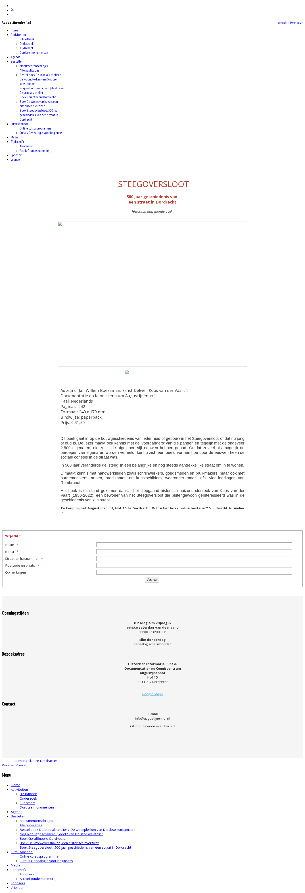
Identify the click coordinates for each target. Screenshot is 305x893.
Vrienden (16, 159)
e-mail (10, 551)
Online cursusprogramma (35, 128)
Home (14, 30)
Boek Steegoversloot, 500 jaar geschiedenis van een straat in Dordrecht (39, 114)
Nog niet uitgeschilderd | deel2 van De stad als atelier (42, 90)
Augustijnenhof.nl (16, 22)
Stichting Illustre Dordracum (36, 760)
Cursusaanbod (20, 123)
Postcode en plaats (20, 565)
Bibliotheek (27, 39)
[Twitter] (12, 10)
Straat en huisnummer (22, 558)
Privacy (7, 765)
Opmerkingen (15, 572)
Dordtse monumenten (34, 52)
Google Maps (152, 694)
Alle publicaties (30, 70)
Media (14, 137)
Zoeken (21, 765)
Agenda (15, 57)
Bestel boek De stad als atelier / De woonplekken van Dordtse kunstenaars (40, 79)
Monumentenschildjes (34, 66)
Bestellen (17, 61)
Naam (9, 544)
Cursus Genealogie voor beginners (41, 132)
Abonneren (26, 146)
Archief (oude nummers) (35, 150)
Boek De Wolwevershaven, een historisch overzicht (39, 103)
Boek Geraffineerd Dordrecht (38, 97)
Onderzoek (26, 43)
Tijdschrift (26, 48)
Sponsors (17, 155)
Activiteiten (18, 34)
